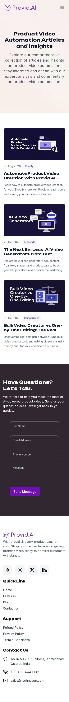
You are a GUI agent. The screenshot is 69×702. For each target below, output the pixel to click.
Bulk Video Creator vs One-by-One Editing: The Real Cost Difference (33, 330)
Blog (6, 602)
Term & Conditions (16, 640)
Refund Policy (13, 627)
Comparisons (31, 318)
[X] (32, 570)
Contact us (11, 608)
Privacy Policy (13, 634)
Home (7, 590)
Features (9, 596)
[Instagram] (20, 570)
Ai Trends (29, 242)
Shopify (29, 166)
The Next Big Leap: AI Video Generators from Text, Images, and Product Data (33, 254)
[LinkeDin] (44, 570)
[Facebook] (7, 570)
